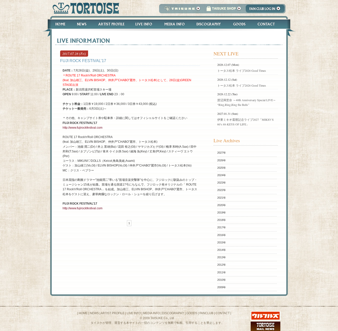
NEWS (94, 313)
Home (58, 24)
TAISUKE (181, 10)
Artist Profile (111, 24)
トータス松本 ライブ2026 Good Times (241, 70)
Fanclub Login (266, 10)
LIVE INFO (134, 313)
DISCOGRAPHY (173, 313)
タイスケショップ (223, 10)
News (81, 24)
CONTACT (223, 313)
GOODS (191, 313)
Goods (239, 24)
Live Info (144, 24)
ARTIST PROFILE (112, 313)
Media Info (174, 24)
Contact (269, 24)
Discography (209, 24)
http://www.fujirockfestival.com (82, 127)
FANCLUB (206, 313)
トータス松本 (84, 8)
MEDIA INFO (151, 313)
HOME (83, 313)
